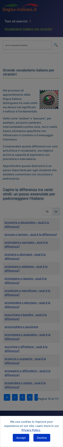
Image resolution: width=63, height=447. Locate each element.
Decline (42, 437)
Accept (21, 437)
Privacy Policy (31, 430)
